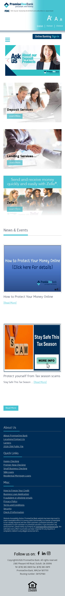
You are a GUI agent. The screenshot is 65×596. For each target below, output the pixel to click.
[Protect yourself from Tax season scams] (32, 371)
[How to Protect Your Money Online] (32, 292)
